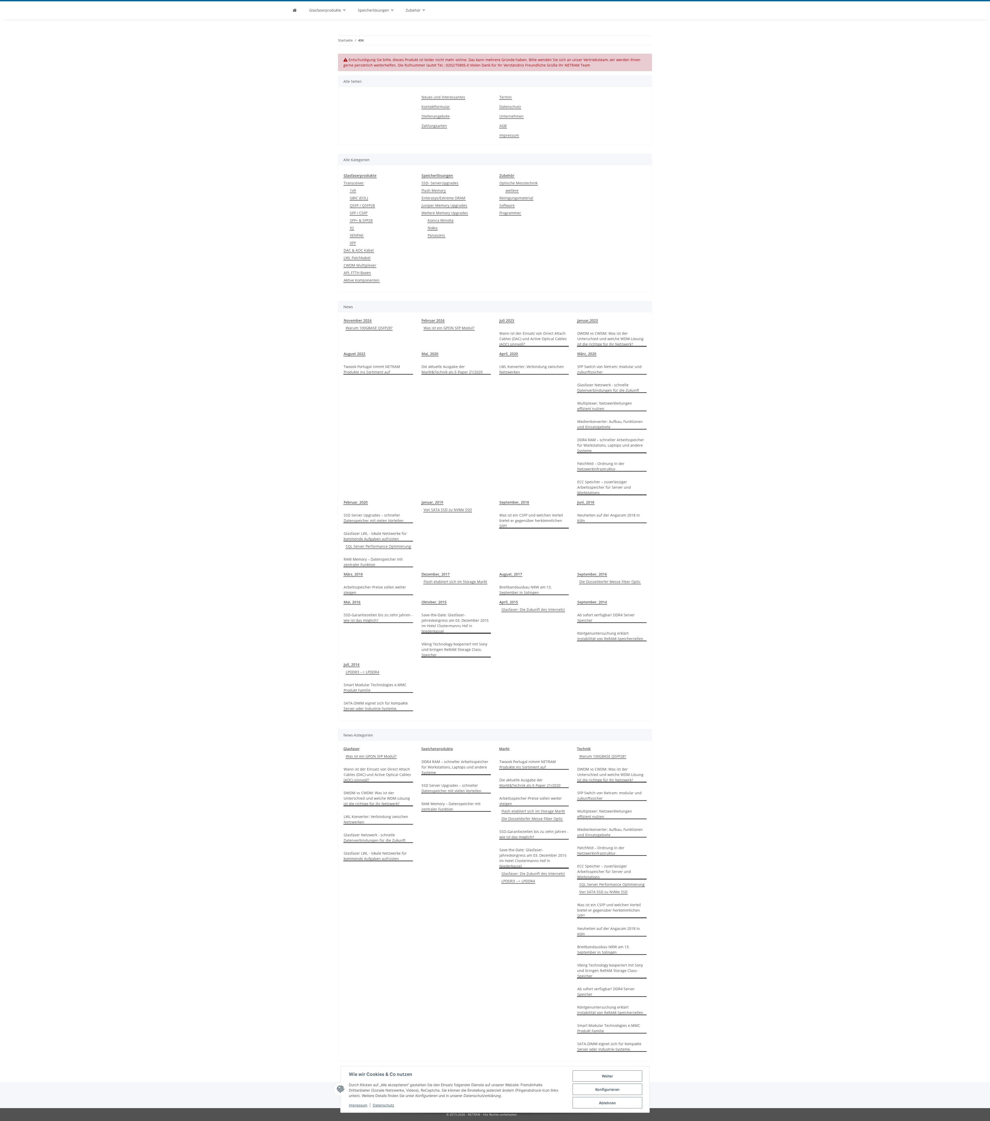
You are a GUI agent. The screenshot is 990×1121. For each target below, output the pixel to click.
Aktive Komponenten (362, 280)
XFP (353, 242)
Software (507, 205)
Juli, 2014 (351, 664)
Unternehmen (511, 116)
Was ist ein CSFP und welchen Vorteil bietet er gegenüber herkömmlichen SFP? (531, 520)
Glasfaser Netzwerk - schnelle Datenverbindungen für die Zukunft (608, 387)
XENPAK (357, 235)
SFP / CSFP (358, 212)
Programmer (510, 212)
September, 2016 (592, 574)
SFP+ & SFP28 (361, 220)
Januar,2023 (587, 320)
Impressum (358, 1105)
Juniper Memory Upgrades (444, 205)
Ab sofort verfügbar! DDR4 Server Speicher (606, 617)
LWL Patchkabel (357, 257)
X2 (352, 227)
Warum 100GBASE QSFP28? (369, 327)
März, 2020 (586, 353)
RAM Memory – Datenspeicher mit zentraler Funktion (373, 562)
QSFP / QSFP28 (362, 205)
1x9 (353, 190)
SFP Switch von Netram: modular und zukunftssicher (609, 369)
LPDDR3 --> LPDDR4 (362, 671)
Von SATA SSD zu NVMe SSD (448, 509)
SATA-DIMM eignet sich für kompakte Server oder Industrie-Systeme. (376, 706)
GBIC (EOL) (359, 197)
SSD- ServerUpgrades (440, 183)
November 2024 (358, 320)
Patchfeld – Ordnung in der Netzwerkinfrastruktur (600, 466)
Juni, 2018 (585, 502)
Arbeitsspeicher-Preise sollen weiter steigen (375, 590)
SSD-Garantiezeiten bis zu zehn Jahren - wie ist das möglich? (378, 617)
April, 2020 (508, 353)
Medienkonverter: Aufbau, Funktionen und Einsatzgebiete (610, 424)
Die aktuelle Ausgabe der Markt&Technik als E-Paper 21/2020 (452, 369)
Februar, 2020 (356, 502)
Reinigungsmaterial (516, 197)
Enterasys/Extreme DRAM (443, 197)
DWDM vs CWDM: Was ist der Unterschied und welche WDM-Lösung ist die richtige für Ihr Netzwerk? (610, 339)
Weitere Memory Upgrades (445, 212)
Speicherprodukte (437, 748)
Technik (584, 748)
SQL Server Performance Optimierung (378, 546)
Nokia (433, 227)
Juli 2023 (506, 320)
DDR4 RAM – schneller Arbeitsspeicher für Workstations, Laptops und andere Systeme (610, 445)
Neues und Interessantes (443, 97)
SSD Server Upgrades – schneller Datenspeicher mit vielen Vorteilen (373, 518)
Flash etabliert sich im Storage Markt (455, 581)
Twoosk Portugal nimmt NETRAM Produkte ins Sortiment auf (372, 369)
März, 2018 (353, 574)
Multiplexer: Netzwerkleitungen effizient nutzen (604, 406)
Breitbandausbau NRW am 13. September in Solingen (525, 590)
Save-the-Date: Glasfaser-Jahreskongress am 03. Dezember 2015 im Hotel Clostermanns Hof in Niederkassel (455, 623)
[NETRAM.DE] (294, 10)
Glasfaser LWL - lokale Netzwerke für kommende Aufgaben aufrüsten (375, 536)
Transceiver (354, 183)
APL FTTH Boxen (357, 272)
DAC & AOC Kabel (359, 250)
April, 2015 (508, 602)
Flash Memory (434, 190)
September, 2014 (592, 602)
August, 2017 (510, 574)
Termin (505, 97)
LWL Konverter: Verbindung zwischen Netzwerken (531, 369)
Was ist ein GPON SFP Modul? (449, 327)
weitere (512, 190)
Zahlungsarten (434, 125)
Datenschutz (383, 1105)
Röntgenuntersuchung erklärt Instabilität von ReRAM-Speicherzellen (610, 636)
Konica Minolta (440, 220)
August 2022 (354, 353)
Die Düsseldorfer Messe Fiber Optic (610, 581)
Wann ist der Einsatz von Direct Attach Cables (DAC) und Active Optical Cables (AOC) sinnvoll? (533, 339)
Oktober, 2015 (434, 602)
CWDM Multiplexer (360, 265)
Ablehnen (607, 1103)
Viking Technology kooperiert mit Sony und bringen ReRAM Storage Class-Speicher (454, 649)
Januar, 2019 (432, 502)
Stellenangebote (436, 116)
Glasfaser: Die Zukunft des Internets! (533, 609)
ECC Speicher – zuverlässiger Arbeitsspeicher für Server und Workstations (604, 487)
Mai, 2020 (430, 353)
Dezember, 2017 (436, 574)
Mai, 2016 (352, 602)
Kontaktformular (436, 106)
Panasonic (436, 235)
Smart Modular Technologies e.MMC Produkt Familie (375, 687)
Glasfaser (351, 748)
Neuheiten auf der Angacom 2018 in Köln (608, 518)
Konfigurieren (607, 1089)
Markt (504, 748)
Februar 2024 (433, 320)
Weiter (607, 1076)
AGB (503, 125)
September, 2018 (514, 502)
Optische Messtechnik (518, 183)
